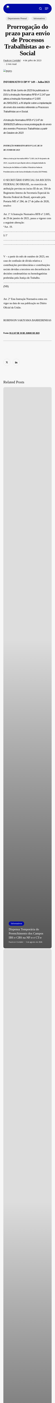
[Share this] (6, 362)
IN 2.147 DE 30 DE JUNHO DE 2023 (24, 333)
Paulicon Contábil (11, 60)
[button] (46, 8)
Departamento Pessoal (17, 18)
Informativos (39, 18)
